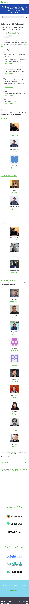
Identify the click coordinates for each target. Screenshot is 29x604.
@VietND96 (14, 135)
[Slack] (24, 601)
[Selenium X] (4, 601)
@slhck (14, 256)
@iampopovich (14, 168)
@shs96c (14, 430)
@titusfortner (14, 446)
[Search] (12, 17)
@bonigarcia (15, 317)
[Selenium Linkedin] (2, 601)
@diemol (14, 334)
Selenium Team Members (9, 280)
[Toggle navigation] (27, 2)
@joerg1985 (14, 365)
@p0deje (14, 397)
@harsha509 (14, 350)
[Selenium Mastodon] (10, 601)
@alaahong (14, 192)
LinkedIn (13, 453)
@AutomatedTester (14, 301)
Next (25, 462)
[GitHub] (21, 601)
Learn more (14, 591)
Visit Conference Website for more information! (14, 10)
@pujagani (12, 33)
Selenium (4, 118)
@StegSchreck (14, 272)
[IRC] (27, 601)
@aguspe (14, 151)
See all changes (9, 63)
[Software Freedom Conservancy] (18, 601)
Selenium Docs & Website (9, 176)
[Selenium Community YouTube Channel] (7, 601)
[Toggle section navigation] (26, 17)
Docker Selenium (6, 223)
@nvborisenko (14, 381)
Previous (5, 462)
